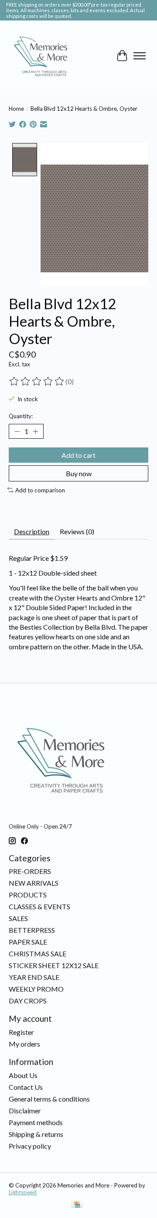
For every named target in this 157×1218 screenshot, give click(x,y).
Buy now (79, 473)
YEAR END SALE (34, 977)
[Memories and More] (41, 56)
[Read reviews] (37, 381)
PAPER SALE (28, 942)
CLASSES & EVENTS (39, 906)
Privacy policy (30, 1146)
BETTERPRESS (32, 930)
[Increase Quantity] (35, 431)
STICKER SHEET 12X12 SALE (54, 965)
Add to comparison (40, 490)
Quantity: (21, 416)
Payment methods (36, 1122)
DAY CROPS (28, 1000)
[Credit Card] (77, 1205)
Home (16, 108)
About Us (23, 1075)
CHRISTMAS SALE (37, 953)
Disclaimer (25, 1110)
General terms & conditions (49, 1099)
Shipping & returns (36, 1134)
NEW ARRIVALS (33, 883)
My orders (24, 1044)
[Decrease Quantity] (17, 431)
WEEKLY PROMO (36, 989)
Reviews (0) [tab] (77, 531)
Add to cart (78, 455)
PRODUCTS (28, 894)
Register (21, 1032)
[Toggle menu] (139, 56)
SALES (18, 918)
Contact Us (26, 1087)
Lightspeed (23, 1192)
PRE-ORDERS (30, 871)
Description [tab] (31, 531)
